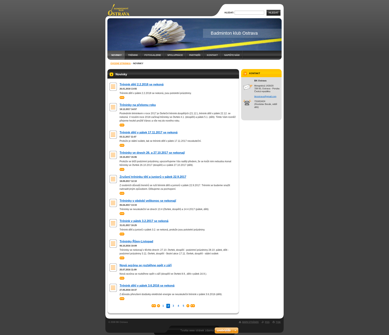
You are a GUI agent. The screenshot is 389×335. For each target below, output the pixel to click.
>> (121, 97)
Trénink (133, 55)
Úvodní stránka (120, 63)
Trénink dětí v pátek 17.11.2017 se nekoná (148, 132)
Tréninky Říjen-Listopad (136, 241)
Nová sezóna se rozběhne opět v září (146, 265)
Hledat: (229, 12)
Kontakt (212, 55)
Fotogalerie (152, 55)
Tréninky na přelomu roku (138, 105)
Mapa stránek (250, 322)
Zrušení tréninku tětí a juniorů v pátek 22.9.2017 (153, 176)
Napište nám (231, 55)
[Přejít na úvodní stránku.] (118, 14)
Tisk (278, 322)
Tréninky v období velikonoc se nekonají (148, 200)
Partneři (194, 55)
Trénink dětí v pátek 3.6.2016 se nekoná (147, 285)
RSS (267, 322)
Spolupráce (175, 55)
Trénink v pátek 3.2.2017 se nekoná (144, 221)
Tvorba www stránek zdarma (197, 330)
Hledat (273, 12)
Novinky (116, 55)
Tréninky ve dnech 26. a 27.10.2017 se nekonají (152, 152)
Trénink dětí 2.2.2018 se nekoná (142, 84)
